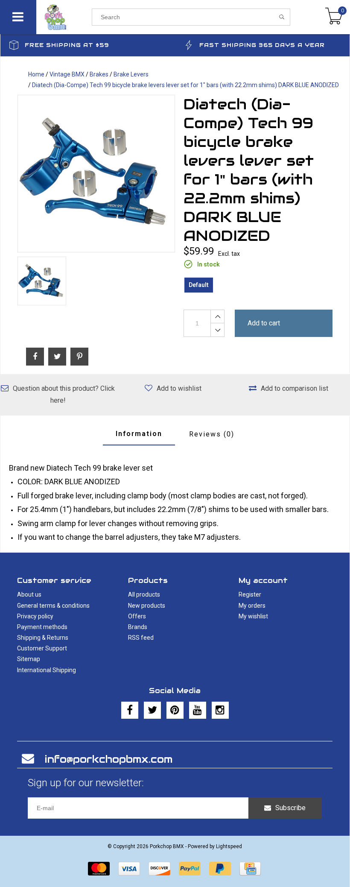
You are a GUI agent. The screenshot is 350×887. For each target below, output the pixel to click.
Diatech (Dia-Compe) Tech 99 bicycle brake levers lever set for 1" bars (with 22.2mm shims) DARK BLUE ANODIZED (185, 85)
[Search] (282, 17)
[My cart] (334, 17)
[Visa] (129, 868)
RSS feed (141, 637)
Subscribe (290, 808)
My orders (252, 605)
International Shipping (46, 670)
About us (29, 594)
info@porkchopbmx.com (108, 759)
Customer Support (42, 648)
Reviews (211, 434)
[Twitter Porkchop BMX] (152, 710)
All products (144, 594)
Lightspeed (229, 846)
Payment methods (42, 627)
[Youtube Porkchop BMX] (197, 710)
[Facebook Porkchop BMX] (129, 710)
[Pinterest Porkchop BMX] (175, 710)
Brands (137, 627)
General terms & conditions (53, 605)
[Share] (35, 357)
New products (146, 605)
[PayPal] (190, 868)
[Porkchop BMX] (64, 17)
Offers (137, 616)
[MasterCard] (99, 868)
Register (250, 594)
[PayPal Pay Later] (220, 868)
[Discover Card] (159, 868)
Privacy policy (35, 616)
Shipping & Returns (42, 637)
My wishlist (253, 616)
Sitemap (28, 659)
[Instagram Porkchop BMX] (220, 710)
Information (139, 434)
